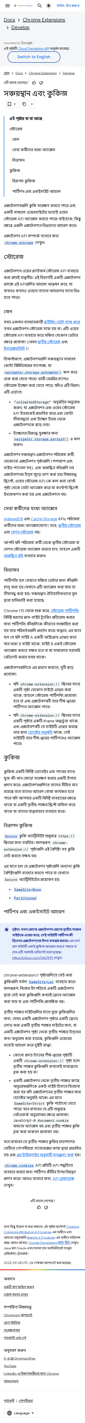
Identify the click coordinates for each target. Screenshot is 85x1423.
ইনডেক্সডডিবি (14, 348)
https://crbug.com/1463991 (32, 958)
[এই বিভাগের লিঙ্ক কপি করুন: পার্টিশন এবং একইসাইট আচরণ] (69, 912)
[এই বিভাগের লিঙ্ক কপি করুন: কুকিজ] (24, 758)
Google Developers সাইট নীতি (49, 1243)
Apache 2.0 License (41, 1238)
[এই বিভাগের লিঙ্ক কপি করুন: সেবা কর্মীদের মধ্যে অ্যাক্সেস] (62, 509)
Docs (9, 20)
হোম (6, 73)
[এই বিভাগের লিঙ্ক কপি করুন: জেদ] (17, 312)
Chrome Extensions (44, 20)
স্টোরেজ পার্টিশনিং (65, 611)
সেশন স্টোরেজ (22, 532)
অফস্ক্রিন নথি (13, 556)
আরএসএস (11, 1381)
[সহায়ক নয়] (41, 82)
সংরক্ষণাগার (12, 1330)
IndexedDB (13, 519)
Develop (20, 28)
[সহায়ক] (34, 82)
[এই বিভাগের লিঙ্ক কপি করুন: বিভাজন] (24, 570)
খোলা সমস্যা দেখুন (16, 1294)
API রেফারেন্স (63, 1178)
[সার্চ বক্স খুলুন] (39, 6)
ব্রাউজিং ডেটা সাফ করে (62, 322)
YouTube (10, 1366)
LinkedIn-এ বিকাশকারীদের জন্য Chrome (31, 1373)
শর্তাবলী (9, 1401)
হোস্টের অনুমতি (40, 732)
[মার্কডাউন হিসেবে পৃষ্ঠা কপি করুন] (24, 104)
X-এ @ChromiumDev (19, 1358)
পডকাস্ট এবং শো (15, 1338)
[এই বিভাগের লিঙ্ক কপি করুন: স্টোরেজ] (28, 257)
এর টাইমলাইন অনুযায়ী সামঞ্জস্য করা (45, 1155)
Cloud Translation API (33, 48)
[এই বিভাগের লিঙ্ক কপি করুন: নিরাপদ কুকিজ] (37, 826)
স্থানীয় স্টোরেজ (49, 342)
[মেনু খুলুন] (7, 5)
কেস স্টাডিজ (12, 1323)
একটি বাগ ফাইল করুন (19, 1287)
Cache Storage (44, 519)
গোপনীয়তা (26, 1401)
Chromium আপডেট (18, 1315)
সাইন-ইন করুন (68, 6)
